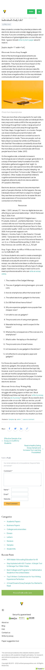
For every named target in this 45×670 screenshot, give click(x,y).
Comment (8, 471)
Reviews (10, 541)
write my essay (37, 395)
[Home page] (4, 11)
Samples (11, 419)
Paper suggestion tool (10, 641)
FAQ (3, 629)
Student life (11, 549)
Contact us (6, 632)
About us (5, 622)
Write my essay (7, 636)
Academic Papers (13, 521)
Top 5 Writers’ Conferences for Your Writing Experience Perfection (24, 577)
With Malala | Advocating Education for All (22, 559)
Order (31, 11)
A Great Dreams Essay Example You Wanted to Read (24, 584)
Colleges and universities (16, 529)
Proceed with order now (22, 593)
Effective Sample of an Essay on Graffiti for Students (12, 440)
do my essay (15, 398)
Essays (9, 533)
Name (6, 489)
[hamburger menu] (39, 11)
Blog (3, 626)
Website (7, 499)
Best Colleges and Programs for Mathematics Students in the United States (24, 571)
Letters (10, 537)
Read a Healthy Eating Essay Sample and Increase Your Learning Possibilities (32, 449)
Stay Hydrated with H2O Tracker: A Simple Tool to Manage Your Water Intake (24, 564)
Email (6, 494)
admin (19, 419)
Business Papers (13, 525)
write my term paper (26, 40)
